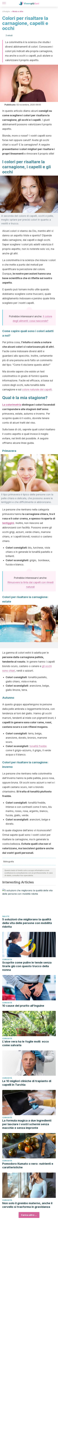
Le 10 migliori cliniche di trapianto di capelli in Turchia (26, 1082)
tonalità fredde (38, 746)
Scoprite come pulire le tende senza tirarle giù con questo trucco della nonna (27, 966)
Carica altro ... (29, 1215)
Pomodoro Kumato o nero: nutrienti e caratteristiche (27, 1165)
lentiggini (8, 523)
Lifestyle (6, 11)
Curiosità (7, 959)
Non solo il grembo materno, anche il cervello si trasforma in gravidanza (27, 1205)
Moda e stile (17, 11)
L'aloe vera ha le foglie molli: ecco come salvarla (25, 1043)
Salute (5, 916)
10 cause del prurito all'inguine (23, 1005)
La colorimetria (11, 404)
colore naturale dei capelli (37, 389)
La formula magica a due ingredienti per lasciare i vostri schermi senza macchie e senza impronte (26, 1124)
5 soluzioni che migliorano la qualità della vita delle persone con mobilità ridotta (27, 923)
